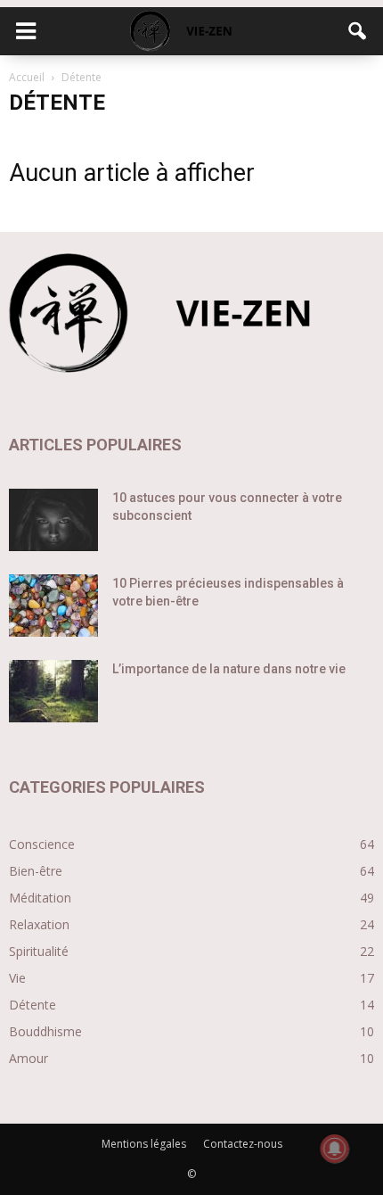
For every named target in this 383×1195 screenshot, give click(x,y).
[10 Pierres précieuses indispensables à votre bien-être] (53, 605)
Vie (17, 977)
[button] (358, 31)
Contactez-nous (242, 1143)
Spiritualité (39, 951)
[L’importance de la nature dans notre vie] (53, 691)
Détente (32, 1004)
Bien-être (35, 870)
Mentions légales (144, 1143)
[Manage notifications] (335, 1148)
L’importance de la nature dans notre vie (229, 669)
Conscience (42, 844)
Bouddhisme (45, 1031)
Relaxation (39, 924)
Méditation (40, 897)
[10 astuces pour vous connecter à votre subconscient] (53, 520)
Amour (28, 1058)
